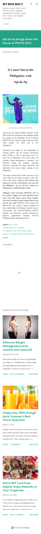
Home (6, 24)
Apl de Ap (13, 225)
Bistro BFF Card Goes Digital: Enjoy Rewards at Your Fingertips (20, 486)
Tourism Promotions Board (21, 234)
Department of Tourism (13, 228)
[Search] (31, 4)
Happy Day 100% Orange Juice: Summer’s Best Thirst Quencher (19, 416)
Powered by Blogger (22, 528)
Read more (33, 374)
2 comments (15, 444)
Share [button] (5, 238)
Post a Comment (17, 374)
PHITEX (5, 234)
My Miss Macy (13, 4)
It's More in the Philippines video (17, 231)
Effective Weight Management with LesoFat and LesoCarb (17, 346)
